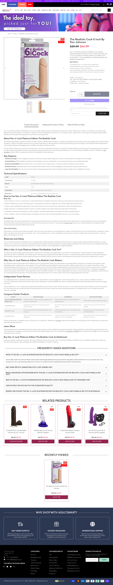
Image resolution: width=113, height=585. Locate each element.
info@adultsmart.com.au (15, 559)
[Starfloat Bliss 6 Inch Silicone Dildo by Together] (43, 416)
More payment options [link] (89, 103)
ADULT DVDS (96, 4)
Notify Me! (102, 113)
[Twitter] (14, 566)
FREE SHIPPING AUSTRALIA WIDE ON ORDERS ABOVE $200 (62, 1)
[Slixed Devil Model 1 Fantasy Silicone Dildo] (69, 416)
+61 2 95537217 (14, 557)
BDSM (30, 4)
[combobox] (99, 10)
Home (9, 33)
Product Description (31, 125)
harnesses (58, 320)
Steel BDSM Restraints (10, 305)
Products (14, 33)
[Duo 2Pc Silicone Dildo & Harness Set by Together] (96, 416)
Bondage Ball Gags (9, 316)
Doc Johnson (79, 77)
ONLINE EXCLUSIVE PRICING (33, 1)
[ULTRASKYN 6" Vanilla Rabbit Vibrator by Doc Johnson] (16, 416)
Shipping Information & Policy (53, 125)
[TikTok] (11, 566)
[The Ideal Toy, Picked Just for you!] (56, 22)
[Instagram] (7, 566)
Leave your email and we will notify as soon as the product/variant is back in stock (89, 109)
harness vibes (68, 223)
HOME (3, 4)
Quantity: (72, 91)
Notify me (56, 497)
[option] (34, 68)
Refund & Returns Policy (76, 125)
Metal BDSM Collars (9, 310)
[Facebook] (4, 566)
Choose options (16, 441)
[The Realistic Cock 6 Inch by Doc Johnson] (56, 472)
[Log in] (104, 4)
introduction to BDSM (72, 331)
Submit (104, 560)
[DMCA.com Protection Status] (59, 581)
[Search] (100, 10)
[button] (5, 68)
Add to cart (43, 441)
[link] (81, 95)
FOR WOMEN (12, 4)
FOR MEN (22, 4)
